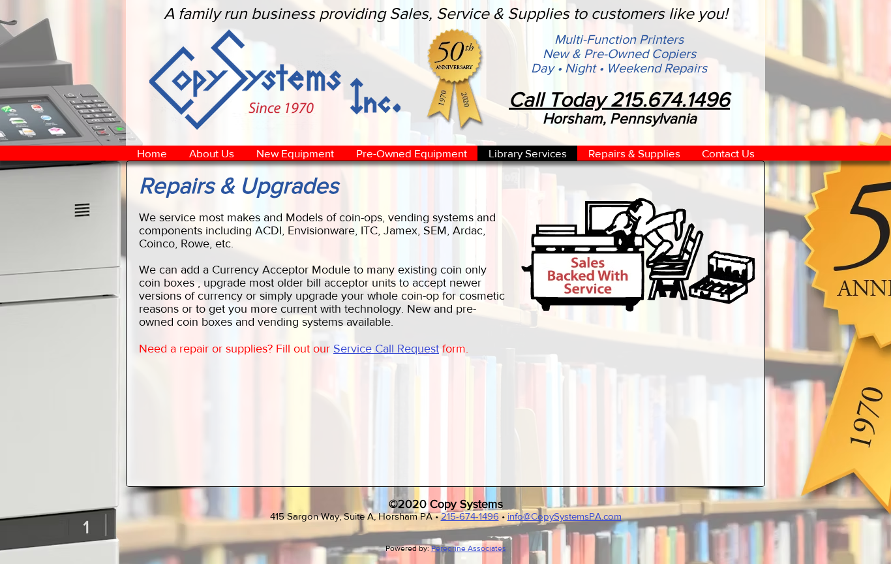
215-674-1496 (470, 516)
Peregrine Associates (468, 548)
